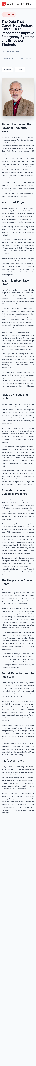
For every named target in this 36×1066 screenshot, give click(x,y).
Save (21, 69)
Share (8, 69)
